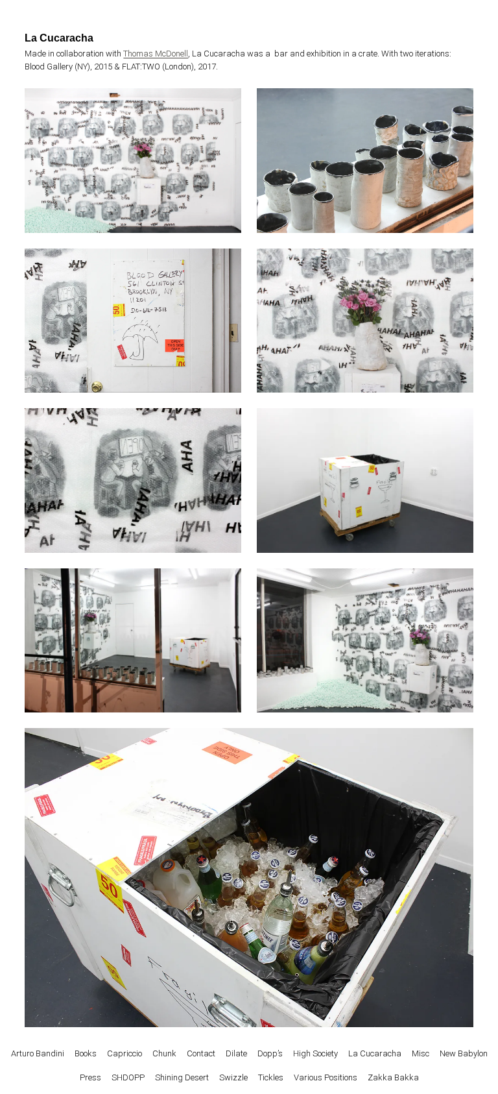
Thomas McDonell (155, 53)
